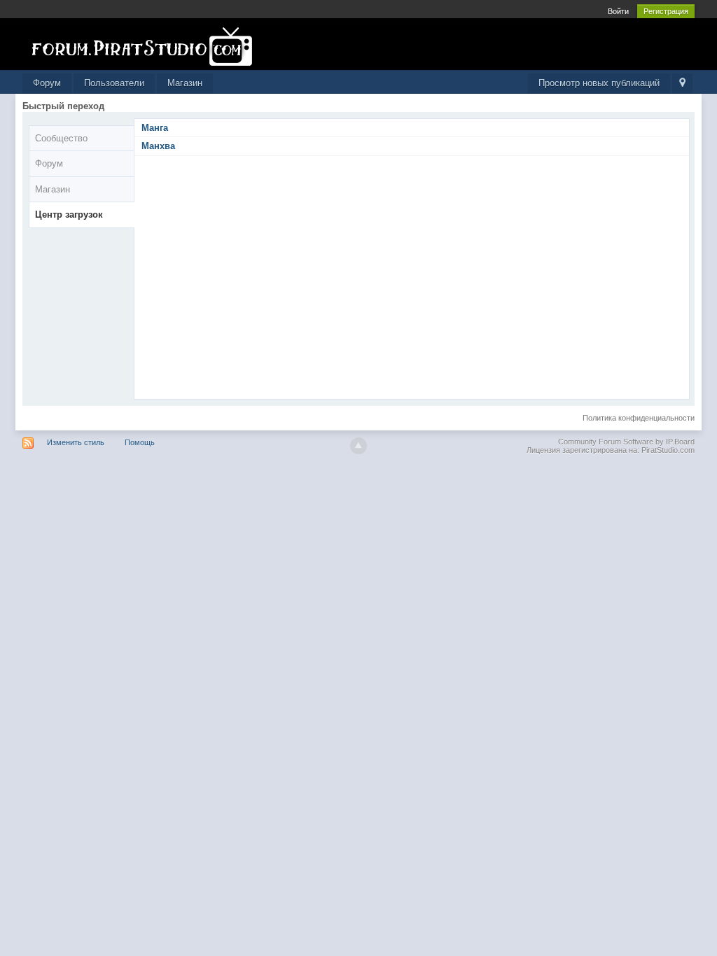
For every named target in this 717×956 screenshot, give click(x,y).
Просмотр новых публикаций (599, 83)
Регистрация (665, 11)
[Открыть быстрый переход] (682, 83)
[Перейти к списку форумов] (147, 46)
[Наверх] (358, 445)
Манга (154, 127)
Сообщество (61, 138)
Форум (47, 83)
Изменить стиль (75, 442)
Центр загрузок (69, 214)
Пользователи (114, 83)
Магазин (184, 83)
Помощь (140, 442)
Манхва (158, 146)
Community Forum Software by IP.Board (626, 441)
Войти (618, 11)
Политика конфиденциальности (639, 418)
